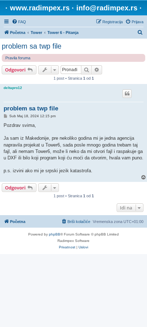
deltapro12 (13, 88)
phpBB (54, 234)
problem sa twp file (31, 46)
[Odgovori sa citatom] (127, 93)
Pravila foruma (17, 58)
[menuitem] (19, 22)
